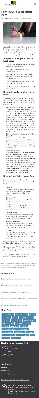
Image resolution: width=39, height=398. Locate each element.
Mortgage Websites (14, 391)
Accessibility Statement (8, 374)
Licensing (4, 367)
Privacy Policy (5, 370)
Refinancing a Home (26, 18)
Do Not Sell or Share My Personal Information (15, 380)
